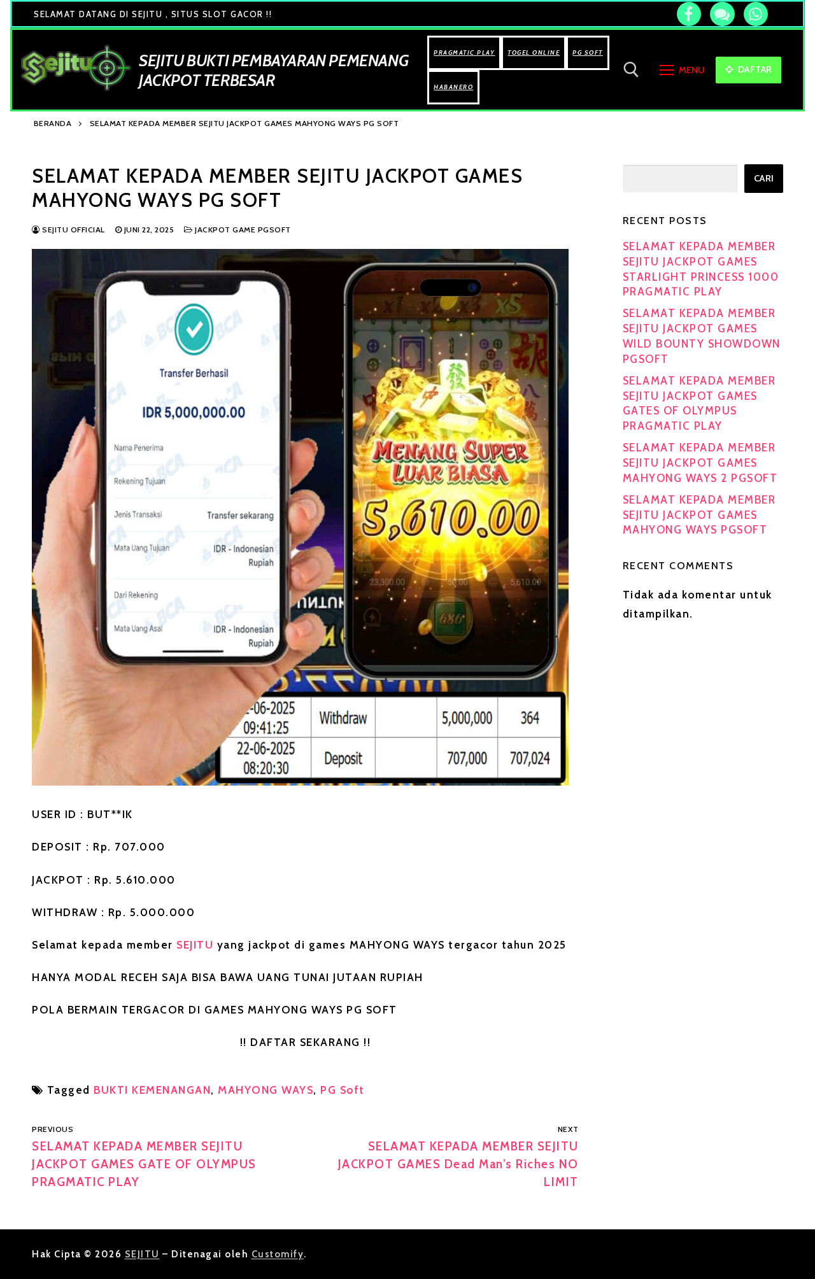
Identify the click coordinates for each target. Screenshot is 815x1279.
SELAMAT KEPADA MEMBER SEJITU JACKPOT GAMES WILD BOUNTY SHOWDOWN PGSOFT (702, 336)
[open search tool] (631, 69)
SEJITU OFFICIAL (72, 229)
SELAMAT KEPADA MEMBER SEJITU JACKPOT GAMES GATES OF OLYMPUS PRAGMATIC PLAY (699, 403)
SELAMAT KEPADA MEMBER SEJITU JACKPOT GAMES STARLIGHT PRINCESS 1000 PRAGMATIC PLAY (701, 269)
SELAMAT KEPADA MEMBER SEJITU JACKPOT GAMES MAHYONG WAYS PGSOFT (699, 515)
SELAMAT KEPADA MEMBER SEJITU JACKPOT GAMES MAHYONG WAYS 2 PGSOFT (700, 462)
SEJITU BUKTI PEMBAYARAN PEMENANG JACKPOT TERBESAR (273, 70)
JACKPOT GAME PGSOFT (242, 229)
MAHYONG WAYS (265, 1090)
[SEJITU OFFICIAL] (689, 14)
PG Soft (342, 1090)
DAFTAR (753, 69)
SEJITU (196, 944)
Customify (278, 1254)
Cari (764, 178)
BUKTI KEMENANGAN (152, 1090)
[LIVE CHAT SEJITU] (722, 14)
